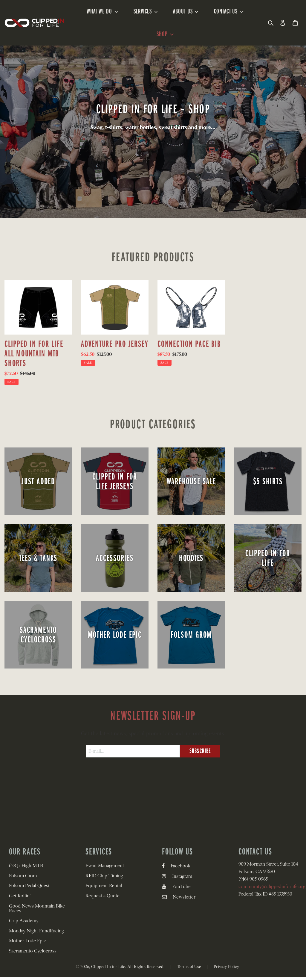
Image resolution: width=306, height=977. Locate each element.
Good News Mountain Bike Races (37, 908)
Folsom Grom (23, 875)
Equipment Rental (103, 885)
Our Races (25, 851)
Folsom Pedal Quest (29, 885)
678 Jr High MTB (26, 865)
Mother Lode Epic (27, 940)
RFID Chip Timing (104, 875)
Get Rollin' (19, 896)
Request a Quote (102, 896)
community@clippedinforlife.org (271, 886)
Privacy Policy (226, 966)
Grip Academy (24, 920)
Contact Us (255, 851)
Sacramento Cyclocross (32, 951)
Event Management (104, 865)
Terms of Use (189, 966)
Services (98, 851)
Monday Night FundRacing (36, 931)
